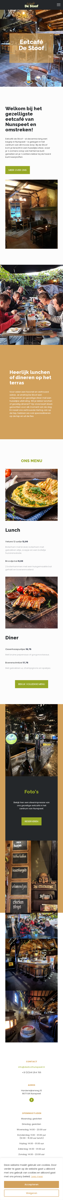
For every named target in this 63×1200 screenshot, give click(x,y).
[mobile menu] (58, 5)
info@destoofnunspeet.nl (31, 1067)
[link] (31, 214)
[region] (31, 1179)
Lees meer (37, 1176)
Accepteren (31, 1184)
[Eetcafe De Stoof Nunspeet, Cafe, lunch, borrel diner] (31, 5)
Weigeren (31, 1193)
